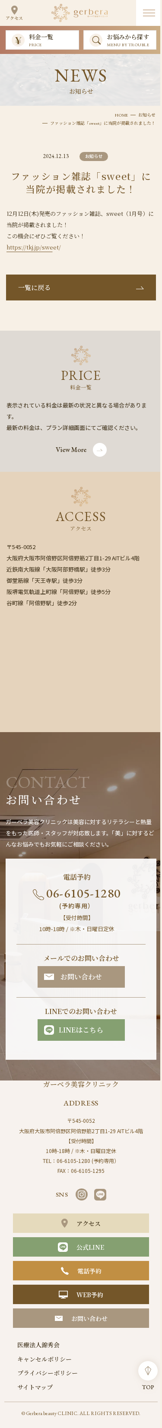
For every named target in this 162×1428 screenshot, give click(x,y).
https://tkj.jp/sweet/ (33, 247)
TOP (148, 1387)
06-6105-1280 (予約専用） (88, 1160)
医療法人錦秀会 (38, 1344)
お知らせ (147, 115)
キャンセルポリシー (44, 1359)
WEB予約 (89, 1294)
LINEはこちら (81, 1030)
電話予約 (89, 1271)
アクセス (14, 18)
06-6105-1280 (83, 897)
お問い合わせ (81, 977)
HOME (121, 115)
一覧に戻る (34, 287)
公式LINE (90, 1247)
